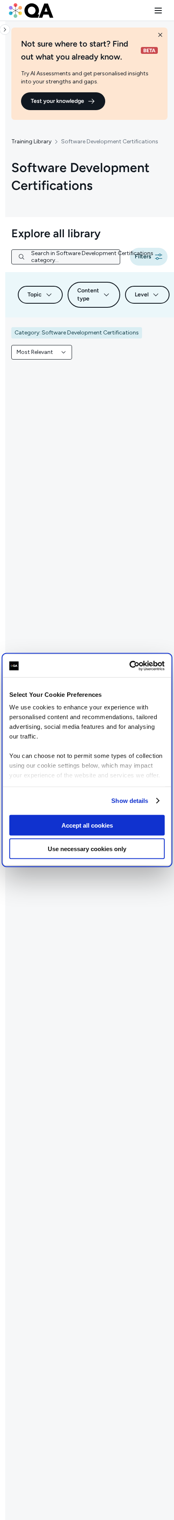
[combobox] (41, 352)
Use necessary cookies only (87, 848)
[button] (158, 10)
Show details (129, 800)
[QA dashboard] (31, 10)
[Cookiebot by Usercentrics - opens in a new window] (129, 666)
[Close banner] (160, 34)
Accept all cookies (87, 825)
